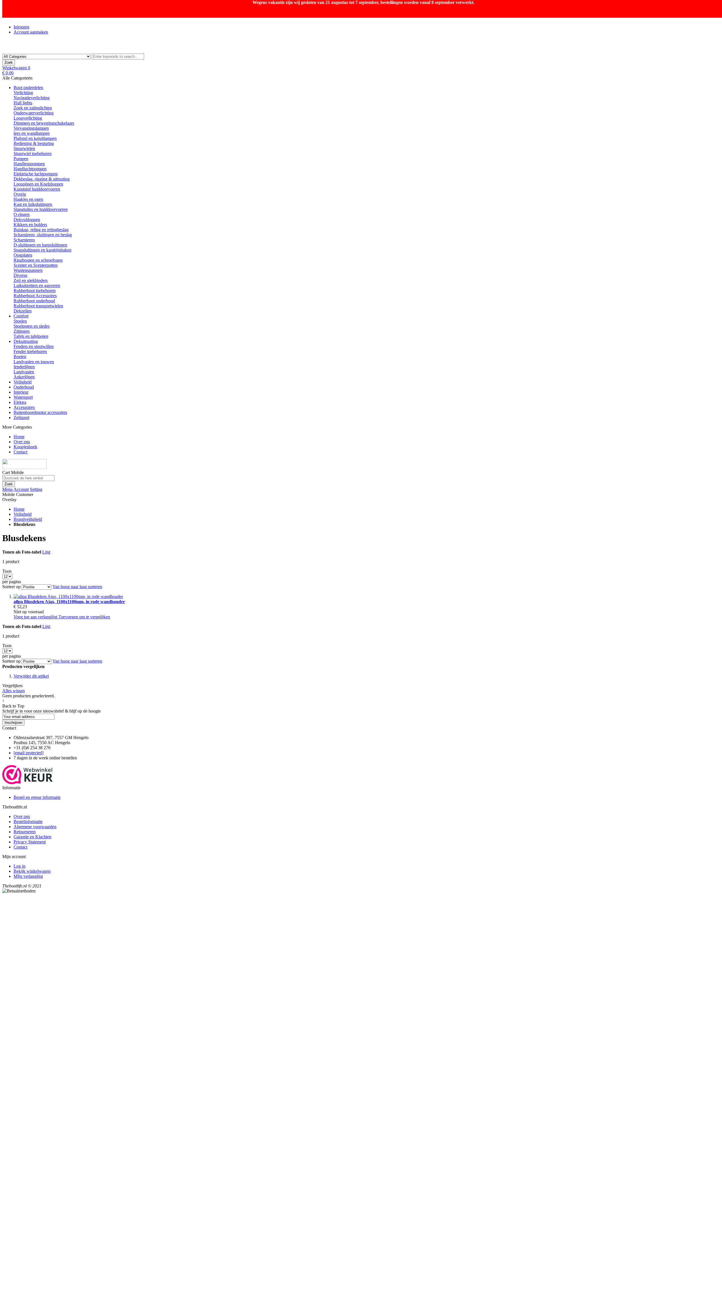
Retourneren (25, 831)
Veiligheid (23, 514)
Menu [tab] (7, 489)
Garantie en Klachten (32, 836)
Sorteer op (11, 586)
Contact (20, 847)
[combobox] (118, 56)
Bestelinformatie (28, 821)
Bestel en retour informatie (37, 797)
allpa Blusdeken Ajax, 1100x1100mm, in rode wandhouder (69, 601)
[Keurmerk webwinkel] (27, 782)
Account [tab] (21, 489)
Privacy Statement (30, 841)
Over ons (22, 816)
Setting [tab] (36, 489)
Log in (19, 866)
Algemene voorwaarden (35, 826)
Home (19, 509)
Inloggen (21, 27)
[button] (36, 616)
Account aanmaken (31, 32)
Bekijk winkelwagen (32, 871)
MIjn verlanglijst (28, 876)
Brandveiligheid (28, 519)
